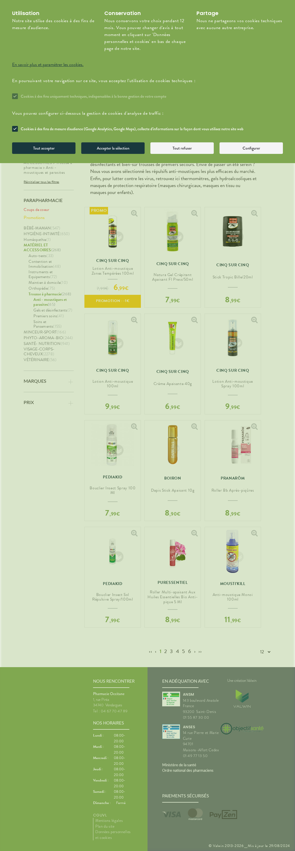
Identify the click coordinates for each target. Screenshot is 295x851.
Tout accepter (44, 148)
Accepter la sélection (113, 148)
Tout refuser (182, 148)
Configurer (251, 148)
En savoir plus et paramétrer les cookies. (48, 64)
